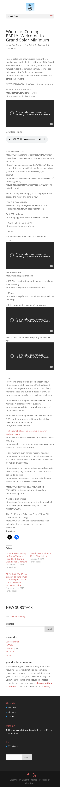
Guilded (9, 648)
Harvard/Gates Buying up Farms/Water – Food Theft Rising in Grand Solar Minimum (16, 557)
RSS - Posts (13, 746)
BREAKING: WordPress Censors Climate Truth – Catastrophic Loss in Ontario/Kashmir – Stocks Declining (16, 580)
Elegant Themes (29, 779)
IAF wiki (45, 686)
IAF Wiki (9, 645)
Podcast (41, 45)
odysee (9, 655)
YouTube (12, 707)
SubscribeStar (12, 641)
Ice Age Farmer (16, 45)
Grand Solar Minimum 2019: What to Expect (40, 554)
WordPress (30, 783)
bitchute (10, 651)
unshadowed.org (18, 616)
